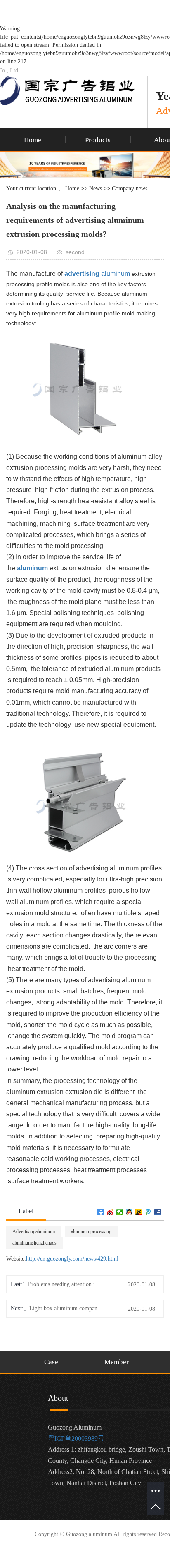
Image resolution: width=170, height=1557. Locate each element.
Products (98, 140)
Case (51, 1362)
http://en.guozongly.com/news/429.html (72, 1259)
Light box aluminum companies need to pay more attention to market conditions (66, 1308)
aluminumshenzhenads (34, 1243)
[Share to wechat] (119, 1212)
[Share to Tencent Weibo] (148, 1212)
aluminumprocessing (91, 1231)
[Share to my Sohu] (138, 1212)
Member (116, 1362)
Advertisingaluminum (33, 1231)
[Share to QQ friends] (129, 1212)
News (95, 188)
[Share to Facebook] (157, 1212)
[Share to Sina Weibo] (110, 1212)
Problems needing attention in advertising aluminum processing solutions (65, 1284)
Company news (129, 188)
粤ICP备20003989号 (76, 1438)
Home (32, 140)
